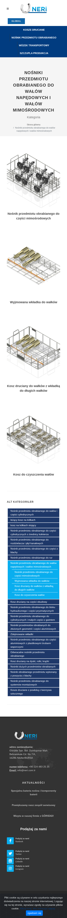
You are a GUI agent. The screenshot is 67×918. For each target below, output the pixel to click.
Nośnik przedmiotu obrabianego (34, 37)
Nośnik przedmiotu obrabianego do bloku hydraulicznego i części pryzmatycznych (32, 609)
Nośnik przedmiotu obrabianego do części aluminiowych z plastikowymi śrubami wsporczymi (33, 643)
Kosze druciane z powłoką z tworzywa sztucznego (31, 692)
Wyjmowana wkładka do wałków (32, 580)
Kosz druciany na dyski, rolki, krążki (29, 661)
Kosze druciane (34, 29)
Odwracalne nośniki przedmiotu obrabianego (27, 654)
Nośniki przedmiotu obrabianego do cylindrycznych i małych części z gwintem (32, 618)
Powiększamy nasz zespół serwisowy (33, 805)
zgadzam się (34, 913)
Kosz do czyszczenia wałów (29, 594)
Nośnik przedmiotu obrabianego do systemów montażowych (29, 683)
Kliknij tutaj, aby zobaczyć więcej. (38, 908)
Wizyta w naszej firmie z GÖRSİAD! (33, 815)
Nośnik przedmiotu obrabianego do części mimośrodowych (34, 574)
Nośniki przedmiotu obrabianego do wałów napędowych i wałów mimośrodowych (33, 565)
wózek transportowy (34, 45)
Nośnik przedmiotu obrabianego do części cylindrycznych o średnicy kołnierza (33, 532)
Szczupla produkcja (34, 53)
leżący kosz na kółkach (22, 519)
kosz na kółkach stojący (23, 525)
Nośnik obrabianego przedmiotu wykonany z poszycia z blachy (33, 674)
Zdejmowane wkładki (21, 634)
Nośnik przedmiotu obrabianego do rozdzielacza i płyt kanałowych (29, 541)
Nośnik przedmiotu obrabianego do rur (31, 557)
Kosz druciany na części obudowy (28, 601)
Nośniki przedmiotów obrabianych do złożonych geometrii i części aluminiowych (33, 627)
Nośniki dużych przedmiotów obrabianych (32, 666)
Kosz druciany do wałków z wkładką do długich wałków (34, 588)
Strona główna (33, 124)
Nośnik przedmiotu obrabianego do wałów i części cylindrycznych (33, 512)
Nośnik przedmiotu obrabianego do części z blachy (34, 550)
